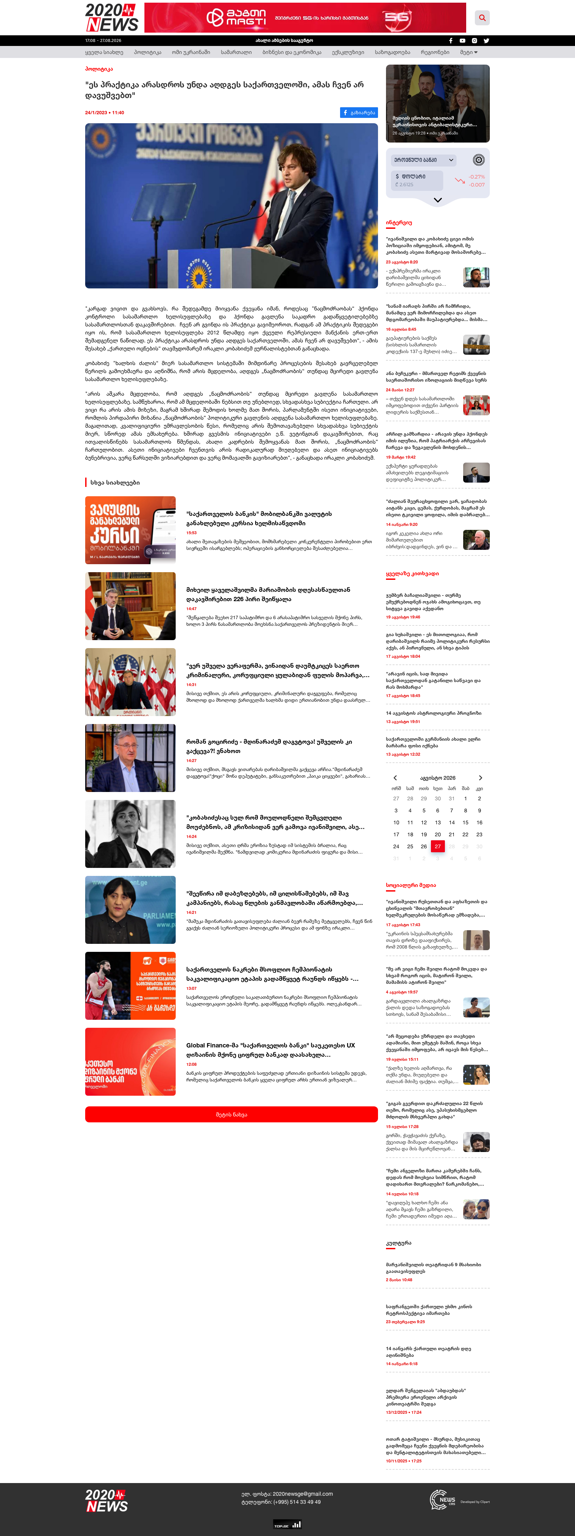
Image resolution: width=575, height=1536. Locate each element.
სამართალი (236, 52)
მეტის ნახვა (231, 1114)
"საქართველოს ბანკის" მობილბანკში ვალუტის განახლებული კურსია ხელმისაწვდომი (259, 518)
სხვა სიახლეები (115, 482)
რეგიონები (435, 52)
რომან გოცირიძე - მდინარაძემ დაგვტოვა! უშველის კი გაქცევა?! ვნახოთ (269, 746)
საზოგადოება (392, 52)
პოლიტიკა (147, 52)
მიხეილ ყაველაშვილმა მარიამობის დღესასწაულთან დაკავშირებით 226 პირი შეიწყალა (268, 594)
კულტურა (399, 1242)
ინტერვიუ (399, 222)
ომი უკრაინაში (191, 52)
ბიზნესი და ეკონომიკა (292, 52)
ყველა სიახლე (104, 52)
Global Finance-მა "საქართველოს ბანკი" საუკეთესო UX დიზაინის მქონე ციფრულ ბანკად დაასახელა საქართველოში (270, 1050)
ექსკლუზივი (348, 52)
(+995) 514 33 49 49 (297, 1501)
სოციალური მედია (411, 885)
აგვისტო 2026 (438, 777)
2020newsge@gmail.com (303, 1493)
